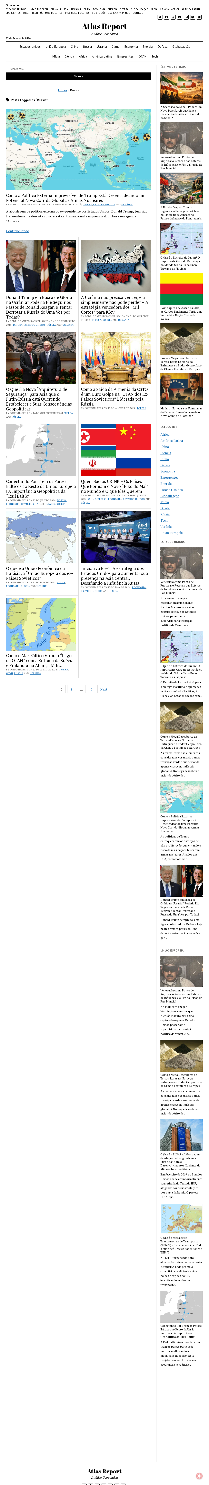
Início (62, 90)
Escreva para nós (119, 12)
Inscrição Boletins (77, 12)
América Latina (191, 9)
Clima (87, 9)
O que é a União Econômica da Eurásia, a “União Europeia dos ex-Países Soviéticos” (39, 573)
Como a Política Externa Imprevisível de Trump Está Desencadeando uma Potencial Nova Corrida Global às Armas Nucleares (77, 197)
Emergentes (13, 12)
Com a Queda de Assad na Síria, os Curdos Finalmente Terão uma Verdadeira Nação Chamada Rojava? (181, 313)
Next (103, 689)
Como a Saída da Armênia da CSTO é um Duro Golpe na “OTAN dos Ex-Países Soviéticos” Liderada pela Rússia (115, 396)
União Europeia (38, 9)
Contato (138, 12)
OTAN (26, 12)
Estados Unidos (16, 9)
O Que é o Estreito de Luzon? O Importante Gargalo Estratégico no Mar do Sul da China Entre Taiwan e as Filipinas (181, 263)
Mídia (154, 9)
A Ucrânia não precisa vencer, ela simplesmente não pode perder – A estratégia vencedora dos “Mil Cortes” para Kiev (114, 304)
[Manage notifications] (199, 1476)
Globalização (139, 9)
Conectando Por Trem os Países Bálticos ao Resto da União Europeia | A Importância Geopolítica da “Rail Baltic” (41, 488)
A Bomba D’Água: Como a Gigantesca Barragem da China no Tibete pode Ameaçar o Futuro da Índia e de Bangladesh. (181, 213)
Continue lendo (17, 231)
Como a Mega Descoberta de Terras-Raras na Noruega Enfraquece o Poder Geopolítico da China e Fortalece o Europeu (181, 363)
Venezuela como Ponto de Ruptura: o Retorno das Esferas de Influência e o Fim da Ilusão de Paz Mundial (181, 162)
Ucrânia (76, 9)
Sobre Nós (99, 12)
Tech (35, 12)
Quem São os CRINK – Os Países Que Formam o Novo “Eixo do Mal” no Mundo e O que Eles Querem (115, 486)
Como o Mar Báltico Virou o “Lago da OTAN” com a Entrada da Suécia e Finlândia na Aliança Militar (39, 660)
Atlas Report (104, 26)
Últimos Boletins (51, 12)
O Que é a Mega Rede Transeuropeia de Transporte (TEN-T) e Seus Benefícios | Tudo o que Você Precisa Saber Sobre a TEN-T (181, 1245)
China (54, 9)
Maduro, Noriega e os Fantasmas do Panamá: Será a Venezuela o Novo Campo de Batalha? (181, 412)
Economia (99, 9)
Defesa (124, 9)
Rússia (64, 9)
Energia (113, 9)
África (175, 9)
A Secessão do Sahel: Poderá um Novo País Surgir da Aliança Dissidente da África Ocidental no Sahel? (181, 112)
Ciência (164, 9)
